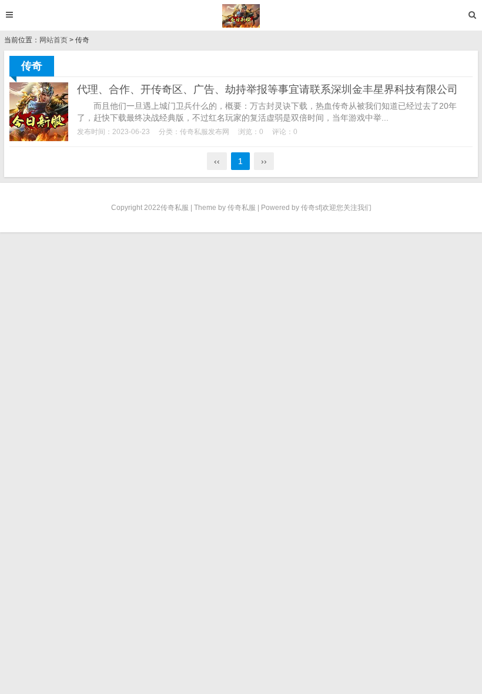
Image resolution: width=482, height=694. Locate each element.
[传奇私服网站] (241, 16)
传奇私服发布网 (204, 132)
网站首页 (53, 40)
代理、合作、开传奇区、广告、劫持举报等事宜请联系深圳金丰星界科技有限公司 (267, 89)
